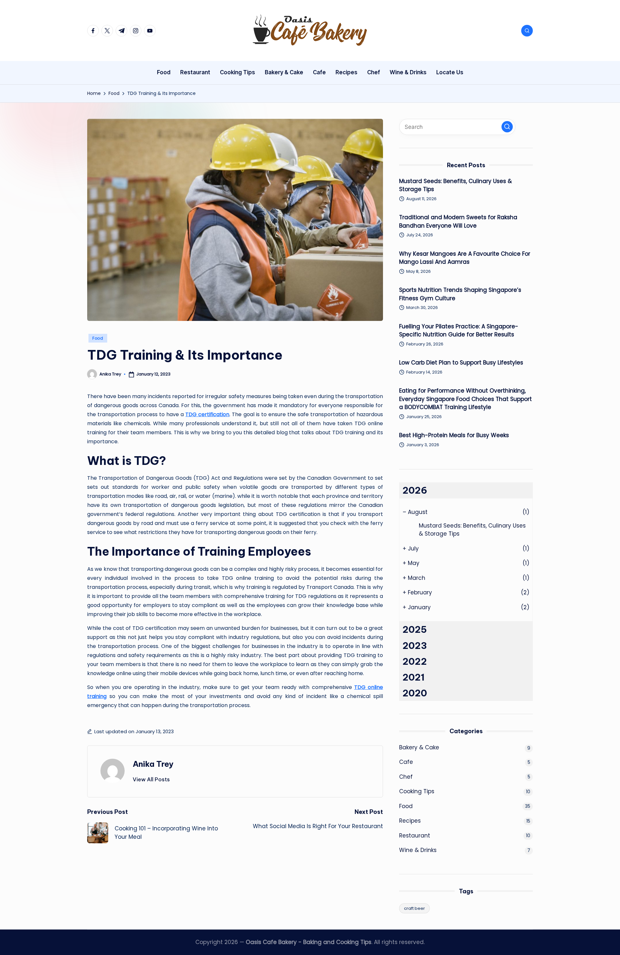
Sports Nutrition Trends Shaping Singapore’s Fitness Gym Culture (460, 294)
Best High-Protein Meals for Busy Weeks (454, 435)
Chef (406, 777)
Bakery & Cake (419, 747)
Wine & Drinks (418, 850)
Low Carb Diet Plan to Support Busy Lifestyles (461, 362)
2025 (414, 629)
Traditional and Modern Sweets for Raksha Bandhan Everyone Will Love (458, 221)
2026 (414, 490)
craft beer (414, 908)
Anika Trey (153, 764)
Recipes (410, 821)
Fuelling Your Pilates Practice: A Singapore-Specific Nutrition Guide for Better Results (458, 331)
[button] (151, 779)
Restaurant (414, 835)
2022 (414, 661)
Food (97, 338)
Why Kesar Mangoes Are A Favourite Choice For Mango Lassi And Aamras (464, 258)
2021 (413, 677)
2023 (414, 645)
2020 (414, 693)
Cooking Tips (416, 791)
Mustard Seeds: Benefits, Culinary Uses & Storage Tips (455, 185)
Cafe (406, 762)
